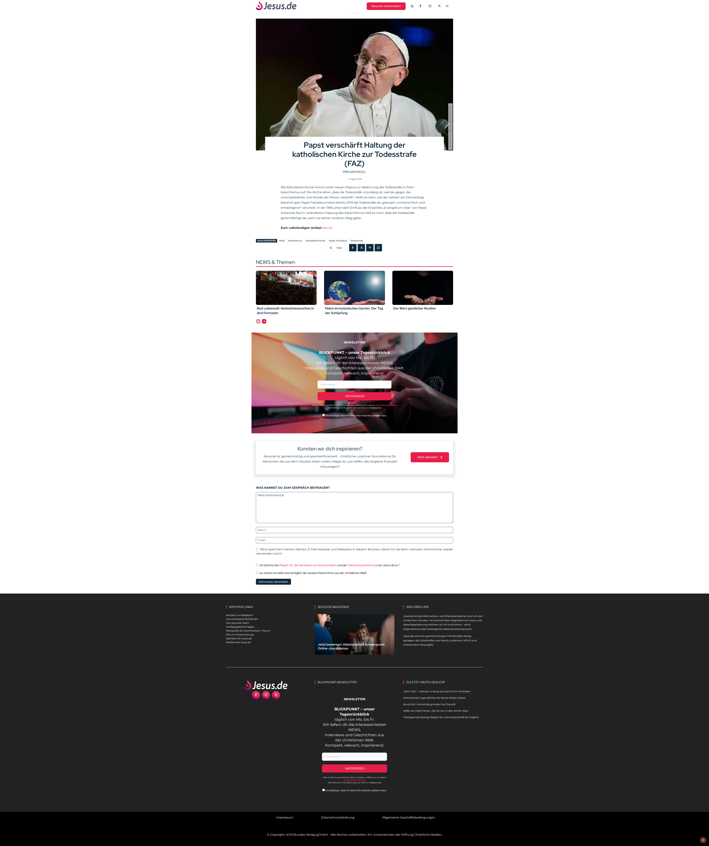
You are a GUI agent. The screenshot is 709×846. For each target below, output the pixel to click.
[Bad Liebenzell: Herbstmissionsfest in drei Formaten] (286, 288)
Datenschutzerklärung (362, 565)
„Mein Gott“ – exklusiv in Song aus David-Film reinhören (436, 691)
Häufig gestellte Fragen (240, 626)
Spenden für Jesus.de (239, 638)
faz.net (328, 228)
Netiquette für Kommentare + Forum (248, 630)
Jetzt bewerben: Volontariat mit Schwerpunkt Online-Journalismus (351, 646)
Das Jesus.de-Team (237, 622)
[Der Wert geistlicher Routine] (422, 288)
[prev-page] (258, 321)
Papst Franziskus (338, 240)
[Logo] (266, 685)
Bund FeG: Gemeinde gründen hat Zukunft (429, 704)
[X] (439, 6)
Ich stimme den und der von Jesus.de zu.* (330, 565)
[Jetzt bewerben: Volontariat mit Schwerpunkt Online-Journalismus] (354, 638)
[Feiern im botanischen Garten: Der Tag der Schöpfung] (354, 288)
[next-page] (264, 321)
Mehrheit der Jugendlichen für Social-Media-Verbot (434, 697)
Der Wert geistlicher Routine (414, 308)
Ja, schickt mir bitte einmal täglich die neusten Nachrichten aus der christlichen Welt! (312, 573)
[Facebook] (420, 6)
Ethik (282, 240)
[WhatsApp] (378, 247)
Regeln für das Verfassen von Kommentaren (308, 565)
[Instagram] (430, 6)
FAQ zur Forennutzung (240, 634)
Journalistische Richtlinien (242, 619)
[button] (412, 6)
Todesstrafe (357, 240)
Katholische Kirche (315, 240)
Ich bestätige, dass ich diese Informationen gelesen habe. (356, 415)
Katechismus (295, 240)
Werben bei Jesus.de (238, 642)
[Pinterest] (370, 247)
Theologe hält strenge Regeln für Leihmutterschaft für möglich (441, 717)
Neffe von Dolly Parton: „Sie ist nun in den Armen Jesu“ (436, 710)
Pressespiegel (354, 172)
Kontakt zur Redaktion (239, 615)
